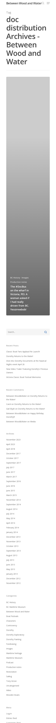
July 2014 (10, 513)
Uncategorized (12, 685)
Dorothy (10, 630)
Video (8, 690)
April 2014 (10, 523)
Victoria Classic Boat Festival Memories (23, 377)
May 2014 (10, 518)
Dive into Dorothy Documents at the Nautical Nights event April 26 (26, 363)
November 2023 (13, 439)
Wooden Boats (13, 695)
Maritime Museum (14, 658)
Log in (9, 713)
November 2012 (13, 583)
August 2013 (11, 555)
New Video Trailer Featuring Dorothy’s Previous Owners (27, 371)
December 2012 (13, 578)
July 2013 (10, 560)
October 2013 (12, 546)
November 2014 (13, 500)
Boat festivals (12, 616)
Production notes (18, 282)
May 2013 (10, 569)
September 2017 (13, 462)
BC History (15, 277)
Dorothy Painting (13, 639)
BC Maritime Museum (16, 607)
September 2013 (13, 550)
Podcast (9, 662)
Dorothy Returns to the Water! (19, 356)
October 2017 (12, 458)
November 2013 (13, 541)
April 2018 (10, 449)
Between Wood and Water (24, 3)
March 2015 (11, 495)
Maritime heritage (14, 653)
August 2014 (11, 509)
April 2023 (10, 444)
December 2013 (13, 537)
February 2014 (12, 527)
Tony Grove (11, 681)
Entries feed (11, 718)
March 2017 (11, 476)
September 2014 (13, 504)
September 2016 (13, 481)
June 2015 (10, 490)
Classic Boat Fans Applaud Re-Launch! (23, 351)
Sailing (9, 676)
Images (25, 277)
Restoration (11, 671)
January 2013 (12, 574)
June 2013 (10, 564)
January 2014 (12, 532)
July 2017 (10, 467)
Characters (11, 621)
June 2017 (10, 472)
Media (33, 421)
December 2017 (13, 453)
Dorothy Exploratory (15, 634)
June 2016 (10, 486)
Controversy (11, 625)
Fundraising (11, 644)
